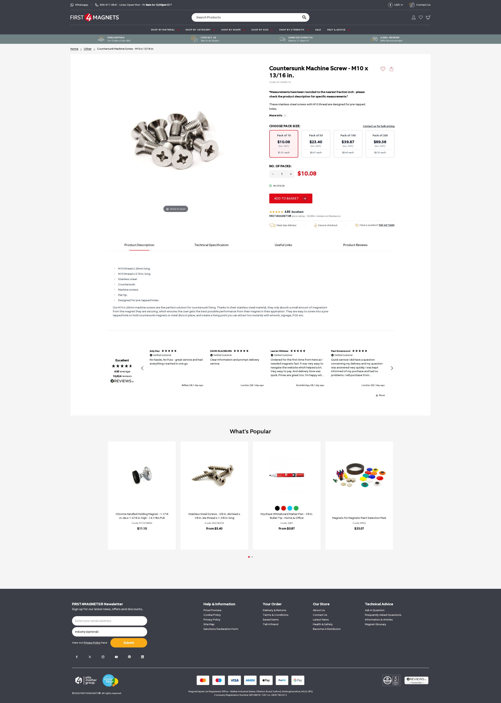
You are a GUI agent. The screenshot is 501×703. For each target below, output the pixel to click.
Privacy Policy (212, 619)
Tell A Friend (270, 624)
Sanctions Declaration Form (221, 629)
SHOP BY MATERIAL (163, 29)
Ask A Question (375, 610)
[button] (142, 368)
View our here (89, 643)
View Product (137, 539)
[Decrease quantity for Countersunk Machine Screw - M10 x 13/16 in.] (272, 174)
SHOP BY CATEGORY (198, 29)
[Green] (296, 508)
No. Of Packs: (280, 166)
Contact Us (320, 615)
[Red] (283, 508)
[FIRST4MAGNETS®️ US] (94, 17)
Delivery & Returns (274, 610)
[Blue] (289, 508)
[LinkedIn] (142, 657)
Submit (128, 643)
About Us (319, 610)
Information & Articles (379, 619)
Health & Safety (323, 624)
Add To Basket (286, 198)
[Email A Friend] (391, 69)
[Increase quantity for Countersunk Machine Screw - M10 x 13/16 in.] (290, 174)
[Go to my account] (414, 17)
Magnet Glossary (375, 624)
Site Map (209, 624)
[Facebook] (77, 657)
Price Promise (212, 610)
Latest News (321, 619)
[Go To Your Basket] (428, 17)
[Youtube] (116, 657)
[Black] (277, 508)
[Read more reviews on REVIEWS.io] (122, 381)
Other (88, 49)
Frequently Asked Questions (383, 615)
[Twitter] (90, 657)
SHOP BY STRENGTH (292, 29)
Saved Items (271, 619)
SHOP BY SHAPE (231, 29)
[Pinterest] (129, 657)
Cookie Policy (212, 615)
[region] (267, 368)
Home (74, 49)
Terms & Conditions (275, 615)
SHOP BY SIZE (260, 29)
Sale (318, 29)
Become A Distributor (327, 629)
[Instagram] (103, 657)
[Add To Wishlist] (383, 69)
